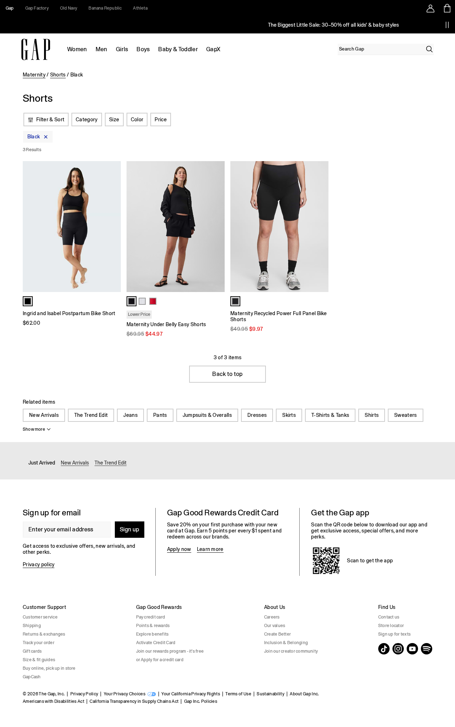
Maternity (34, 75)
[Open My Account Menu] (430, 8)
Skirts (289, 415)
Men (101, 49)
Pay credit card (150, 617)
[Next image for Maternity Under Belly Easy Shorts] (216, 226)
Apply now (179, 549)
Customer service (40, 617)
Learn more (210, 549)
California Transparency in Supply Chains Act (134, 701)
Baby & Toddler (177, 49)
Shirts (372, 415)
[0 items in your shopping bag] (446, 8)
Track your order (38, 642)
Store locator (391, 625)
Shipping (32, 625)
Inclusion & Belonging (286, 642)
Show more (34, 429)
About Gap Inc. (304, 693)
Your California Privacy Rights (190, 693)
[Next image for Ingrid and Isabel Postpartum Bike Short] (112, 226)
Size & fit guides (39, 659)
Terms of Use (238, 693)
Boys (143, 49)
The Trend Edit (91, 415)
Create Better (277, 634)
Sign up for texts (394, 634)
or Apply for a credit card (159, 659)
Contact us (388, 617)
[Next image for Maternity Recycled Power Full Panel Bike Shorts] (320, 226)
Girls (122, 49)
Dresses (257, 415)
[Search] (429, 49)
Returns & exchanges (44, 634)
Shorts (58, 75)
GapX (213, 49)
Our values (274, 625)
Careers (272, 617)
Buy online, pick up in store (49, 668)
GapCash (32, 676)
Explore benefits (152, 634)
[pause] (447, 24)
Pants (160, 415)
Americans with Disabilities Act (53, 701)
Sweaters (405, 415)
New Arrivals (44, 415)
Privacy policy (38, 564)
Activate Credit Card (156, 642)
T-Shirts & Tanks (330, 415)
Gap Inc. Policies (200, 701)
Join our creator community (291, 651)
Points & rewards (153, 625)
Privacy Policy (84, 693)
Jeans (130, 415)
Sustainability (270, 693)
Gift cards (32, 651)
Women (77, 49)
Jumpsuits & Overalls (207, 415)
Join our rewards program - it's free (170, 651)
